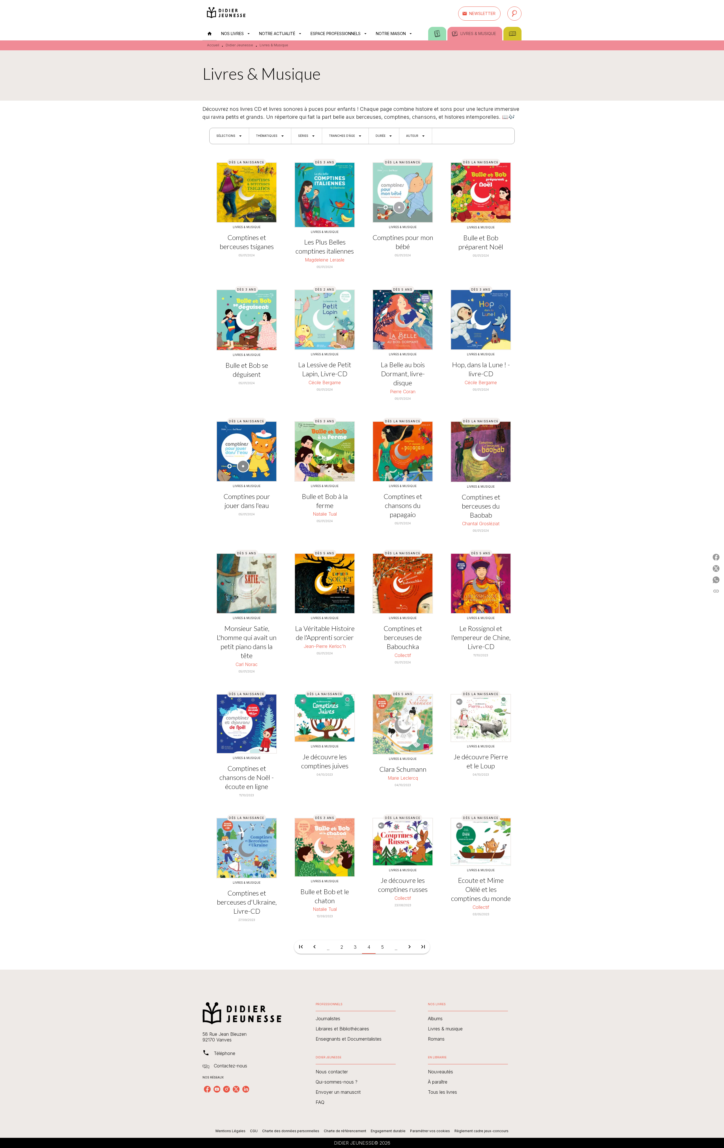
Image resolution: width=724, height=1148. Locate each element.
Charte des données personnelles (290, 1131)
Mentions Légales (230, 1131)
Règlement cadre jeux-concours (481, 1131)
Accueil (213, 45)
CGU (254, 1131)
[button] (479, 14)
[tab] (209, 33)
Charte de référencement (345, 1131)
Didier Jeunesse (239, 45)
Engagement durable (388, 1131)
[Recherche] (514, 14)
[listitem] (207, 1089)
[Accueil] (226, 13)
